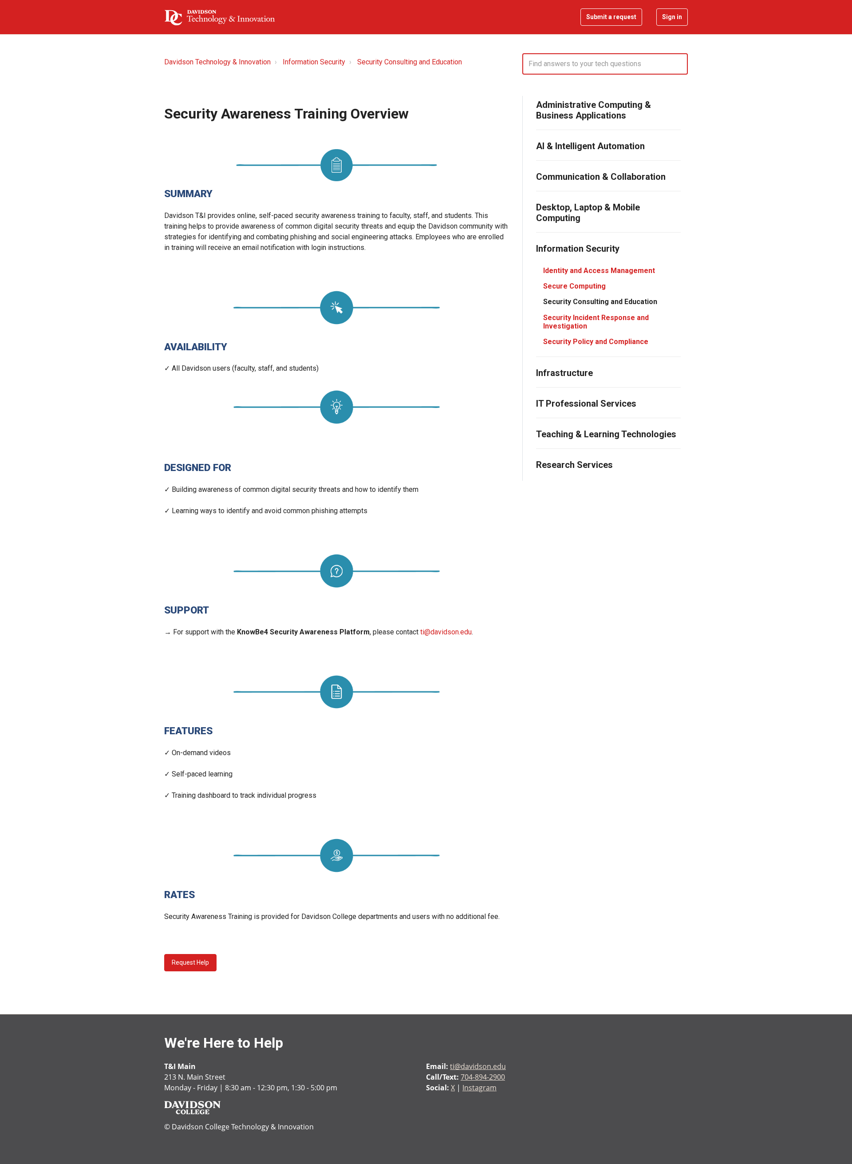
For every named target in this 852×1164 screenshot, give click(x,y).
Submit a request (611, 16)
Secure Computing (574, 286)
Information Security (314, 62)
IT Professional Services (586, 403)
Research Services (574, 464)
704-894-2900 (483, 1077)
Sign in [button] (672, 16)
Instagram (479, 1088)
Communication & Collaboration (601, 176)
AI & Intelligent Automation (590, 146)
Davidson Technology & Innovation (217, 62)
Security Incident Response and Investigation (596, 321)
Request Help (190, 962)
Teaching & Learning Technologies (606, 434)
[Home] (219, 17)
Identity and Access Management (599, 270)
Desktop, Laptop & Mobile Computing (588, 212)
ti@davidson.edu (446, 632)
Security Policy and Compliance (595, 341)
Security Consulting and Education (409, 62)
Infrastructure (564, 373)
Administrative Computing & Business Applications (593, 110)
